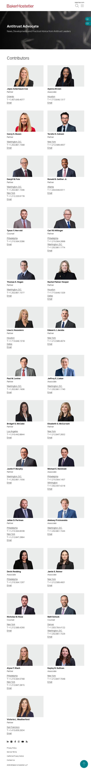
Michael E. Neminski (56, 469)
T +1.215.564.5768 (16, 679)
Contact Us (11, 760)
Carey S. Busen (14, 134)
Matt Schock (53, 617)
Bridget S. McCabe (16, 424)
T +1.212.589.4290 (16, 628)
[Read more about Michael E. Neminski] (65, 456)
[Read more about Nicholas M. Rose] (25, 603)
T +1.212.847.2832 (56, 435)
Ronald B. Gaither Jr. (57, 179)
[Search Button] (77, 6)
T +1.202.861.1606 (16, 389)
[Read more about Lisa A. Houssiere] (25, 317)
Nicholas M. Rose (15, 617)
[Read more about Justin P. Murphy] (25, 456)
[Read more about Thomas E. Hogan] (25, 269)
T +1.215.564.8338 (16, 531)
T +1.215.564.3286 (16, 242)
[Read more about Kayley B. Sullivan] (65, 655)
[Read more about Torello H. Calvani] (65, 121)
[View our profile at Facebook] (15, 742)
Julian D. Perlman (15, 520)
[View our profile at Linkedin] (8, 742)
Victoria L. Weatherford (18, 720)
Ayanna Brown (54, 89)
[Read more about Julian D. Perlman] (25, 507)
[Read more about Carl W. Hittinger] (65, 217)
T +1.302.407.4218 (56, 486)
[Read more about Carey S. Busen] (25, 121)
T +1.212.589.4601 (56, 582)
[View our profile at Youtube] (23, 742)
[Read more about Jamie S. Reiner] (65, 558)
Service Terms (12, 752)
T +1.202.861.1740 (56, 389)
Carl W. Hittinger (55, 231)
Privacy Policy (12, 748)
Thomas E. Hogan (15, 282)
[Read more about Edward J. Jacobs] (65, 317)
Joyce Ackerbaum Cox (17, 89)
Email (9, 103)
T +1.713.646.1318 (16, 341)
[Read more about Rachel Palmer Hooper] (65, 269)
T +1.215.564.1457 (56, 480)
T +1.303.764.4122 (56, 628)
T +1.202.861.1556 (16, 480)
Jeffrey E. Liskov (55, 379)
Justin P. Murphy (15, 469)
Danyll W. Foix (13, 179)
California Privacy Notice (15, 756)
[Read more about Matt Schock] (65, 603)
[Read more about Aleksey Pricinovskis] (65, 507)
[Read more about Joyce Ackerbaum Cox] (25, 76)
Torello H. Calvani (55, 134)
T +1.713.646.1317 (56, 100)
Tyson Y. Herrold (14, 231)
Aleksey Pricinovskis (57, 520)
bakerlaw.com (79, 2)
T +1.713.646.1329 (56, 293)
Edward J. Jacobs (55, 330)
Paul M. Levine (14, 379)
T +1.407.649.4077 (16, 100)
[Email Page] (87, 23)
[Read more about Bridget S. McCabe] (25, 410)
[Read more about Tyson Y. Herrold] (25, 217)
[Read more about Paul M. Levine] (25, 365)
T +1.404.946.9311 (56, 190)
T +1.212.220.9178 (16, 196)
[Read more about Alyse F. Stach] (25, 655)
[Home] (87, 19)
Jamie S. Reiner (54, 572)
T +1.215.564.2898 (56, 242)
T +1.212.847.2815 (16, 685)
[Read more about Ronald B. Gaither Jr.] (65, 166)
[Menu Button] (82, 6)
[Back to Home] (20, 6)
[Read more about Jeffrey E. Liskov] (65, 365)
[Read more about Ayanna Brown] (65, 76)
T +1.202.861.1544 (56, 531)
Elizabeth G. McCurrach (58, 424)
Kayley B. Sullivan (55, 668)
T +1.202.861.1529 (56, 634)
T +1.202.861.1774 (56, 248)
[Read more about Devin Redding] (25, 558)
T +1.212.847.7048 (56, 679)
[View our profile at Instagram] (19, 742)
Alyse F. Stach (13, 668)
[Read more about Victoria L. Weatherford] (25, 706)
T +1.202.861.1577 (16, 293)
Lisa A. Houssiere (15, 330)
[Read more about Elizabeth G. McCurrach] (65, 410)
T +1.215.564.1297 (16, 582)
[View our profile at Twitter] (12, 742)
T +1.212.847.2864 (16, 537)
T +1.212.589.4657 (56, 145)
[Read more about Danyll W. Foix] (25, 166)
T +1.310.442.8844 (16, 435)
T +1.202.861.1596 (16, 190)
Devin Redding (14, 572)
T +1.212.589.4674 (56, 341)
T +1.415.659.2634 (16, 730)
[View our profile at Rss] (27, 742)
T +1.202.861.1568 (16, 145)
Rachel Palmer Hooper (58, 282)
